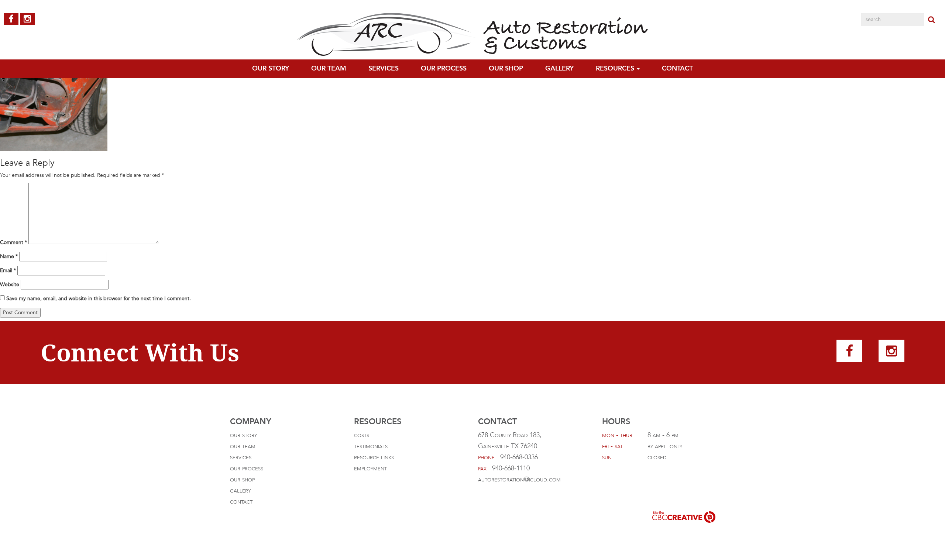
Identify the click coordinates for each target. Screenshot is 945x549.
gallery (559, 68)
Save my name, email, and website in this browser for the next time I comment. (98, 298)
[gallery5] (53, 96)
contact (677, 68)
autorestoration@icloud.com (519, 479)
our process (444, 68)
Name (9, 256)
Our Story (270, 68)
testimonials (371, 446)
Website (9, 284)
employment (370, 468)
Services (383, 68)
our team (328, 68)
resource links (374, 457)
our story (243, 435)
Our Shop (506, 68)
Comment (13, 242)
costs (361, 435)
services (240, 457)
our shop (242, 479)
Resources (616, 68)
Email (8, 270)
